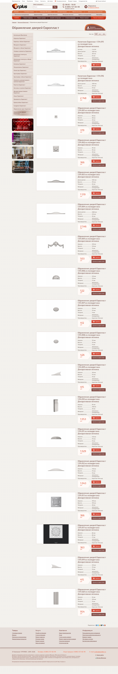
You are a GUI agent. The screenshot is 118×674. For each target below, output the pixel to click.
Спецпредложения (61, 1)
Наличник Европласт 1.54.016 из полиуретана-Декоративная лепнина (91, 78)
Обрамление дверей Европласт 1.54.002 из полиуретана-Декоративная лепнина (92, 142)
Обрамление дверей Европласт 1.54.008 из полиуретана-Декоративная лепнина (92, 335)
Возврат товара (72, 1)
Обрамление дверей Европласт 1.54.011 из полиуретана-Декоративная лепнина (92, 431)
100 (104, 34)
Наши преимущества (65, 633)
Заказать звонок (69, 8)
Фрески (14, 635)
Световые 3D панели (45, 12)
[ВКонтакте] (96, 625)
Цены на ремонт (40, 643)
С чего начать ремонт (65, 637)
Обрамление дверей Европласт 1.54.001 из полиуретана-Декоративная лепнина (92, 110)
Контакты (43, 1)
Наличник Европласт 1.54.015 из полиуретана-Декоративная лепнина (91, 44)
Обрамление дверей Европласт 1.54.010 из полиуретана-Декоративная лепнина (92, 399)
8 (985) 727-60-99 (72, 7)
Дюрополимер (38, 14)
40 (100, 34)
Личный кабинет (101, 1)
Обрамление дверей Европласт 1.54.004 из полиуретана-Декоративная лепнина (92, 206)
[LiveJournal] (103, 625)
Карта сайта (100, 655)
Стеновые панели (29, 12)
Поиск (35, 7)
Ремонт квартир (28, 18)
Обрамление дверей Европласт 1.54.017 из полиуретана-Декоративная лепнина (92, 527)
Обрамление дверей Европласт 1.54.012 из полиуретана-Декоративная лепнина (92, 463)
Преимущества (16, 1)
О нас (23, 1)
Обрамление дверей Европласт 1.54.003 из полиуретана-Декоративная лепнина (92, 174)
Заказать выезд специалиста (96, 27)
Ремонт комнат (84, 18)
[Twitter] (98, 625)
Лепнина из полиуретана (22, 14)
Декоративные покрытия (95, 12)
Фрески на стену (77, 12)
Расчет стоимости (98, 18)
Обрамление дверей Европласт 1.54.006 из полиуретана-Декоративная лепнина (92, 270)
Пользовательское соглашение (91, 633)
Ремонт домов (41, 18)
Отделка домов (40, 639)
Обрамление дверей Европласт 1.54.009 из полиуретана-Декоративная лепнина (92, 367)
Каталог (16, 12)
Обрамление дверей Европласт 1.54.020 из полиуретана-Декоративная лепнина (92, 591)
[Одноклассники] (100, 625)
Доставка (50, 1)
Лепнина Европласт (23, 22)
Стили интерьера (70, 18)
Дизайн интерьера (55, 18)
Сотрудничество (83, 1)
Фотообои (99, 14)
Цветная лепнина (52, 14)
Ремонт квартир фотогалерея (67, 639)
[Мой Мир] (101, 625)
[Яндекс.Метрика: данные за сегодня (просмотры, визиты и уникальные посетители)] (100, 658)
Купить (98, 65)
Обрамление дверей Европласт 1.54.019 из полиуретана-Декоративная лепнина (92, 559)
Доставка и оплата (88, 639)
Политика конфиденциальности (92, 635)
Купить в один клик (98, 69)
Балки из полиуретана (85, 14)
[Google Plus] (105, 625)
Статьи (36, 1)
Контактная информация (90, 641)
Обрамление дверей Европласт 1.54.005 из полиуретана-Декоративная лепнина (92, 238)
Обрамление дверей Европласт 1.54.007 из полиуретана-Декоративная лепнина (92, 302)
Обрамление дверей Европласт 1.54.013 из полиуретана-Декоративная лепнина (92, 495)
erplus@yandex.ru (100, 652)
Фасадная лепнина (68, 14)
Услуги (16, 18)
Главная (14, 22)
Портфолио (30, 1)
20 (96, 34)
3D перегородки (62, 12)
